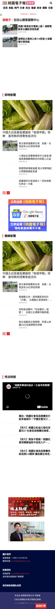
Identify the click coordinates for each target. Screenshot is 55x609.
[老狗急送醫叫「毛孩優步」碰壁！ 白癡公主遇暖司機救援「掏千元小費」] (10, 312)
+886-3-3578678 (19, 558)
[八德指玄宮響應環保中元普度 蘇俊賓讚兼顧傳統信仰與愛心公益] (10, 158)
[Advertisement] (27, 74)
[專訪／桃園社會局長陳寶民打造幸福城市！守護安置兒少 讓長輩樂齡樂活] (10, 418)
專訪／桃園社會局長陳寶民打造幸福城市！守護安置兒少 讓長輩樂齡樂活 (35, 418)
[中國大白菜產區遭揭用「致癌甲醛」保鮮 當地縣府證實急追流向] (27, 115)
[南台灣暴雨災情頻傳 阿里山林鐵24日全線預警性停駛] (10, 324)
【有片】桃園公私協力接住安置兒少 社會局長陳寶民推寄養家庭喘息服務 (35, 429)
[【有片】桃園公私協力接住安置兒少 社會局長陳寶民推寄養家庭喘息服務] (10, 429)
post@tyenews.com (20, 573)
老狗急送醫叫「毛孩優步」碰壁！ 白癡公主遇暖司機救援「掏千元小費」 (34, 311)
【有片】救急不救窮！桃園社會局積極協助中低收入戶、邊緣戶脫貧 (34, 441)
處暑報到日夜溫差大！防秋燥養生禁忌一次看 (35, 182)
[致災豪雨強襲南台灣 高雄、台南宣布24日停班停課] (10, 146)
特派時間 (10, 377)
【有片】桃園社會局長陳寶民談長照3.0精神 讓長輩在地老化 (34, 453)
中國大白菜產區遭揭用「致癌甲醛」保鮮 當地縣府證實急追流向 (26, 134)
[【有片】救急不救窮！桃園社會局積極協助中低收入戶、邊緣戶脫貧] (10, 441)
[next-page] (8, 192)
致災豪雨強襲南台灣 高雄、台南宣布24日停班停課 (35, 145)
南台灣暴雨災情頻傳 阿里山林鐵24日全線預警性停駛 (35, 323)
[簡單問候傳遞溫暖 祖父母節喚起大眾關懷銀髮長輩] (10, 171)
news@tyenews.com (21, 561)
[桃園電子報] (19, 3)
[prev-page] (4, 192)
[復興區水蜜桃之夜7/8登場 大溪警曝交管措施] (10, 42)
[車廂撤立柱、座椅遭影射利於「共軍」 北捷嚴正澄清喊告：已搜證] (10, 299)
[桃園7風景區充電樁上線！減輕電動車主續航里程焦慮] (10, 29)
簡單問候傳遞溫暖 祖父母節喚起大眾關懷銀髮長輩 (35, 170)
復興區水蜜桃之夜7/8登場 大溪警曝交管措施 (35, 40)
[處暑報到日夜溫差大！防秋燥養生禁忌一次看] (10, 183)
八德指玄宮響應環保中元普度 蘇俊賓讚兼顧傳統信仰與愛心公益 (35, 157)
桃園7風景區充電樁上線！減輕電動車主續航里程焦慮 (35, 28)
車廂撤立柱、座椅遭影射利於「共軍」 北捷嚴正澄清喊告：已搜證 (35, 298)
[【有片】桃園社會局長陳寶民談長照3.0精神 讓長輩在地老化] (10, 452)
